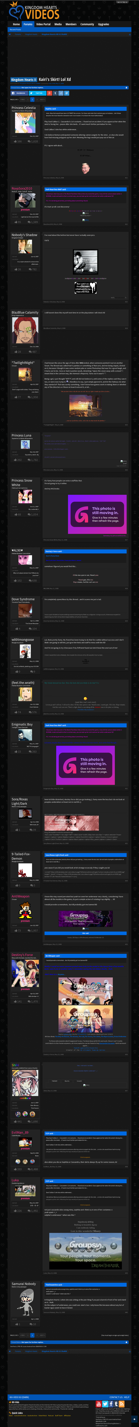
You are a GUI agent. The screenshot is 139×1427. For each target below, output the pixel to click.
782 (34, 269)
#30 (126, 669)
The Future (35, 1108)
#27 (126, 540)
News (11, 1416)
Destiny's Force (49, 1054)
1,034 (34, 514)
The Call (81, 1036)
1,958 (34, 397)
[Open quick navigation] (130, 34)
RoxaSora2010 (48, 224)
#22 (126, 224)
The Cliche (96, 1036)
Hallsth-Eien (67, 1034)
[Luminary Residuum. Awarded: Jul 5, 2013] (25, 1162)
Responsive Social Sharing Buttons (107, 1423)
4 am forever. (34, 707)
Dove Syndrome (23, 599)
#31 (126, 714)
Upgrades (103, 24)
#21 (126, 178)
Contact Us (116, 1397)
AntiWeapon (48, 944)
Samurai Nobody (24, 1284)
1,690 (34, 1121)
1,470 (34, 1001)
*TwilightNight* (23, 362)
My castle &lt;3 (34, 509)
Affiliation (67, 1416)
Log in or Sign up (122, 2)
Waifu (67, 1081)
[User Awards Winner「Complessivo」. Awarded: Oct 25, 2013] (18, 1162)
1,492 (34, 1211)
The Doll (58, 1036)
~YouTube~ (80, 709)
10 (34, 1324)
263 (34, 751)
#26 (126, 470)
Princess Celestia (24, 108)
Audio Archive (32, 1416)
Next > (42, 99)
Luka (45, 1273)
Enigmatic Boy (22, 724)
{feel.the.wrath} (23, 682)
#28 (126, 588)
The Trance (88, 1036)
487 (34, 352)
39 (34, 830)
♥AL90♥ (17, 550)
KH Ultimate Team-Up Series (92, 1050)
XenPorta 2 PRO (15, 1346)
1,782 (34, 460)
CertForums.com (101, 1426)
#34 (126, 881)
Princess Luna (21, 435)
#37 (126, 1091)
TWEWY (54, 1081)
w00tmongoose (23, 639)
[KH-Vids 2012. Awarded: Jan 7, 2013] (32, 1162)
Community (87, 24)
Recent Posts (15, 29)
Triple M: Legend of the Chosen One (86, 1048)
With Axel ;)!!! (34, 825)
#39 (126, 1273)
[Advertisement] (69, 57)
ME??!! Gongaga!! (33, 746)
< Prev (22, 99)
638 (34, 580)
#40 (126, 1312)
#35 (126, 944)
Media (58, 24)
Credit (79, 1081)
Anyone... (61, 974)
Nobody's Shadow (24, 235)
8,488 (34, 1169)
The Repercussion (107, 1036)
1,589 (34, 222)
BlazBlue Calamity (25, 312)
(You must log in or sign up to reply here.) (115, 1335)
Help (126, 1397)
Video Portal (43, 24)
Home (16, 24)
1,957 (34, 930)
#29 (126, 621)
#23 (126, 302)
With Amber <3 (34, 996)
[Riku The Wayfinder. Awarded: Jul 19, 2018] (18, 1114)
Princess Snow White (22, 482)
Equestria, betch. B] (32, 455)
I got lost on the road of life (30, 217)
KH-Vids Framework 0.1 (110, 1413)
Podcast (51, 1416)
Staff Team (59, 1416)
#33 (126, 843)
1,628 (34, 141)
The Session (74, 1036)
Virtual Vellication (120, 1036)
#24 (126, 328)
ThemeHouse (100, 1417)
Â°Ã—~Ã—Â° (34, 1206)
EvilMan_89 (48, 1167)
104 (34, 628)
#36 (126, 1054)
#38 (126, 1167)
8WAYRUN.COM (41, 1346)
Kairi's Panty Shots (52, 556)
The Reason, (65, 1036)
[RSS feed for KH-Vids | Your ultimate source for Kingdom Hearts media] (122, 1404)
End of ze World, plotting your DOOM (26, 666)
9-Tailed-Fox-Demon (21, 856)
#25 (126, 425)
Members (71, 24)
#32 (126, 788)
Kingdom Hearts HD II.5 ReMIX (30, 83)
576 (34, 712)
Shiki (45, 1091)
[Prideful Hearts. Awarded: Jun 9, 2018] (25, 1114)
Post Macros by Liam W (114, 1411)
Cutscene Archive (20, 1416)
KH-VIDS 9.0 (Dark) (19, 1397)
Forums (28, 24)
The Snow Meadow (32, 623)
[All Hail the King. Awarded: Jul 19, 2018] (32, 1114)
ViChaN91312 (81, 1034)
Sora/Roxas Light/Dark (20, 801)
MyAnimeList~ (89, 709)
